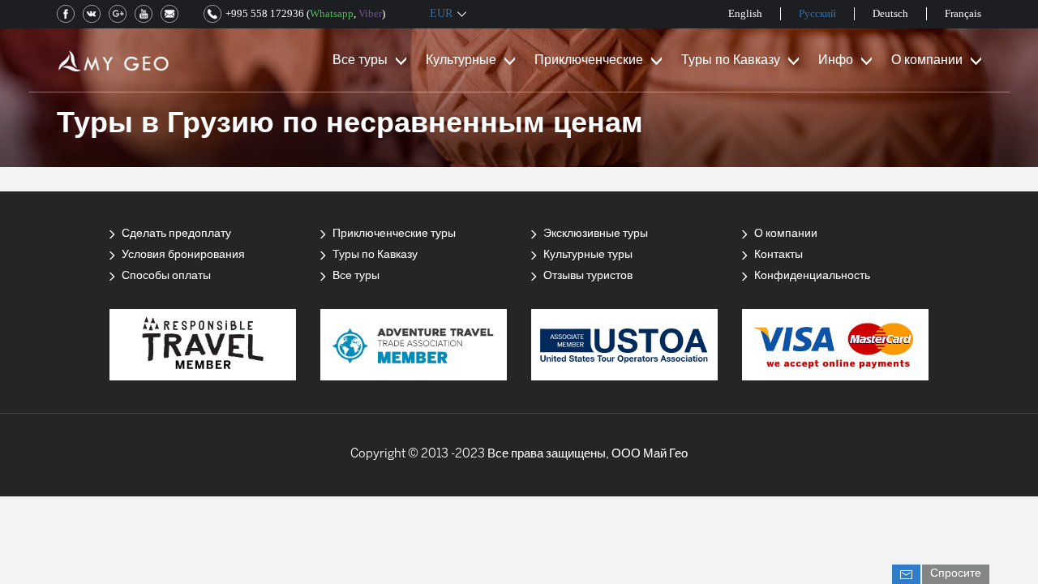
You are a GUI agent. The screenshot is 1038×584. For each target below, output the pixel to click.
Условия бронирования (183, 255)
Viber (370, 13)
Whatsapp (332, 13)
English (745, 13)
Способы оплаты (166, 276)
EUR (441, 13)
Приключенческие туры (394, 234)
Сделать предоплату (176, 234)
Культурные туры (588, 255)
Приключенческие (588, 60)
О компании (927, 60)
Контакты (778, 255)
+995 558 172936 (264, 13)
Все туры (360, 60)
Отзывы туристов (588, 276)
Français (963, 13)
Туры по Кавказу (730, 60)
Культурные (461, 60)
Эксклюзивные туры (595, 234)
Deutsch (890, 13)
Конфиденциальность (812, 276)
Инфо (835, 60)
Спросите (955, 574)
